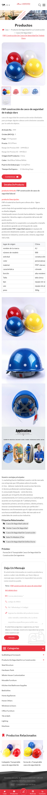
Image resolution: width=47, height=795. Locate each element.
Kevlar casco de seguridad (17, 528)
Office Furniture (8, 711)
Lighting (5, 721)
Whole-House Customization (13, 675)
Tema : (23, 588)
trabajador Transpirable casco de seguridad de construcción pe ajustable (11, 763)
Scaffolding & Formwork (11, 655)
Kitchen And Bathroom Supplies (14, 685)
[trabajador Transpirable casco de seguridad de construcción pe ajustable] (11, 749)
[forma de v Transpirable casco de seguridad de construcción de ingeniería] (33, 749)
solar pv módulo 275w (15, 537)
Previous (1, 751)
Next (43, 751)
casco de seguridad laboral (17, 523)
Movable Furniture (9, 680)
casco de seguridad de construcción (20, 533)
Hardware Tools (8, 670)
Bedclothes (6, 690)
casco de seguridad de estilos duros (20, 542)
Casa (6, 30)
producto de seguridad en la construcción (18, 660)
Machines (5, 726)
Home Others (7, 701)
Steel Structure (7, 665)
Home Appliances (9, 695)
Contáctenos (10, 177)
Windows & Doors (9, 706)
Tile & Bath (6, 716)
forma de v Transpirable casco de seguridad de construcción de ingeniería (22, 553)
